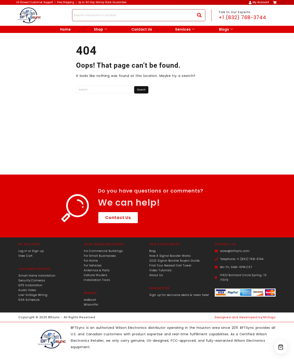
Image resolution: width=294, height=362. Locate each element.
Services (183, 29)
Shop (98, 29)
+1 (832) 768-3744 (242, 17)
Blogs (224, 29)
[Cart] (280, 347)
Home (65, 29)
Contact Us (141, 29)
